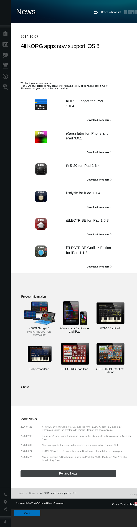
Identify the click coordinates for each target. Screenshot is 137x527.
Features (6, 55)
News (6, 495)
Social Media (6, 509)
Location (6, 502)
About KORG (6, 521)
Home (6, 33)
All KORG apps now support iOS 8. (58, 493)
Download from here (98, 120)
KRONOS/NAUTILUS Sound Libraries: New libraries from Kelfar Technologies (82, 451)
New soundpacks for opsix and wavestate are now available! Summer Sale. (81, 445)
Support (6, 76)
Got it (27, 513)
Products (6, 44)
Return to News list (111, 12)
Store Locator (6, 87)
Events (6, 65)
